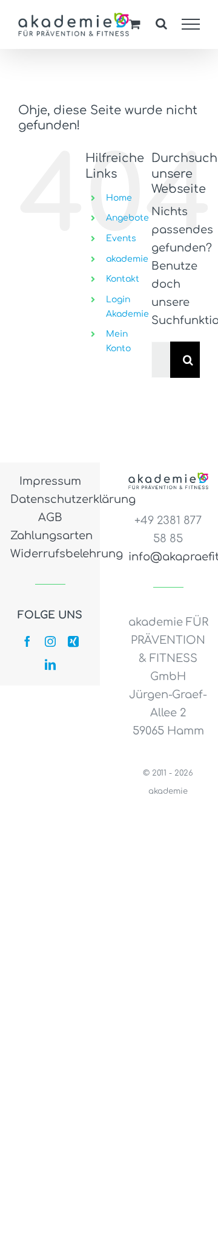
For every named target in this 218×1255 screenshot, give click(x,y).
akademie (127, 259)
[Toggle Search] (161, 24)
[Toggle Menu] (191, 24)
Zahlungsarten (50, 536)
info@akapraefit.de (168, 557)
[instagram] (50, 641)
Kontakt (122, 279)
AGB (50, 517)
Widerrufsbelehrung (50, 554)
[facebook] (27, 641)
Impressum (50, 481)
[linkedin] (50, 664)
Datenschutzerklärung (50, 499)
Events (121, 238)
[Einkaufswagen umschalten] (134, 24)
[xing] (73, 641)
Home (119, 198)
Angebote (127, 217)
